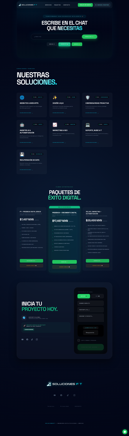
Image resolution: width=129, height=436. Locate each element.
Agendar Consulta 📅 (31, 265)
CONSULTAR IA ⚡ (89, 36)
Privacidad (64, 406)
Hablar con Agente (85, 5)
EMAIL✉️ (97, 296)
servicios (48, 5)
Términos (50, 406)
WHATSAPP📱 (84, 296)
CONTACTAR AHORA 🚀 (90, 347)
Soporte (78, 406)
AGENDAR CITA (64, 44)
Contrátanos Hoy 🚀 (31, 260)
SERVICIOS (52, 44)
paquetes (57, 5)
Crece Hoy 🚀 (64, 261)
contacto (66, 5)
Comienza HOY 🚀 (97, 260)
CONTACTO (77, 44)
